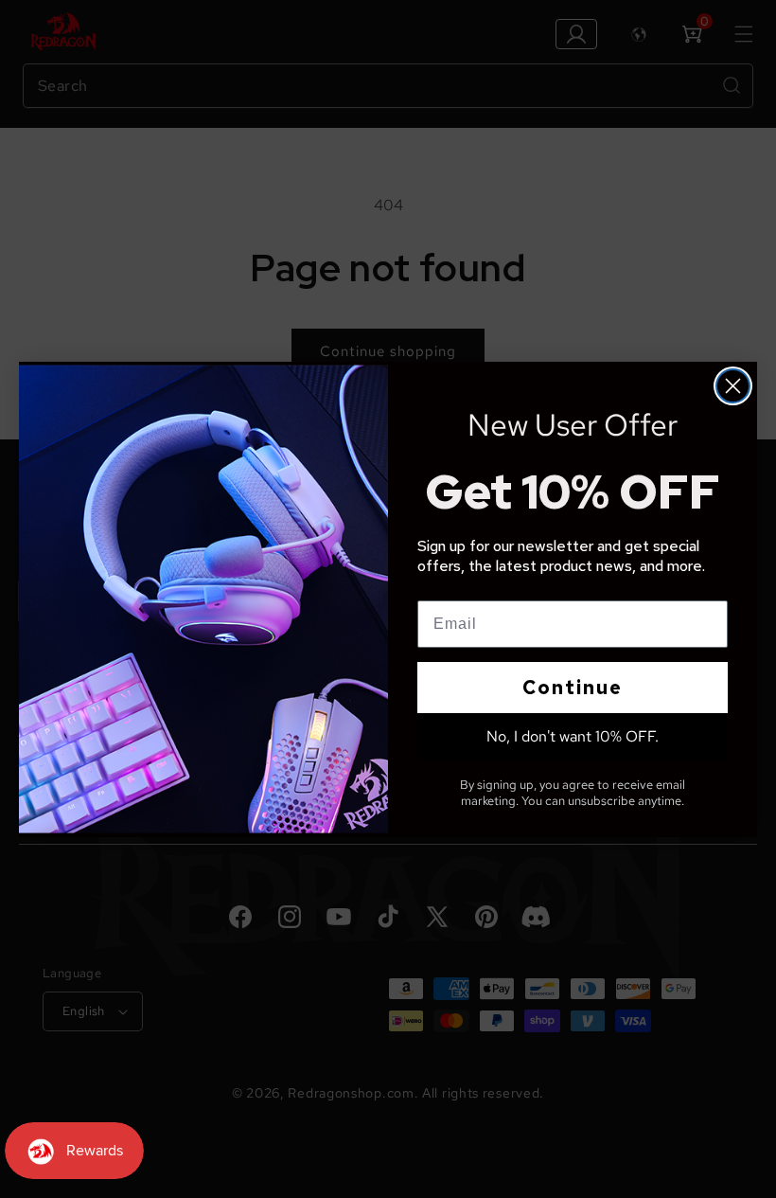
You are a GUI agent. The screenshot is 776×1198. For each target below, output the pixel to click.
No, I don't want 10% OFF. (572, 736)
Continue (572, 687)
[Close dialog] (733, 385)
